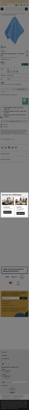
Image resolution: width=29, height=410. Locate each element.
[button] (8, 206)
